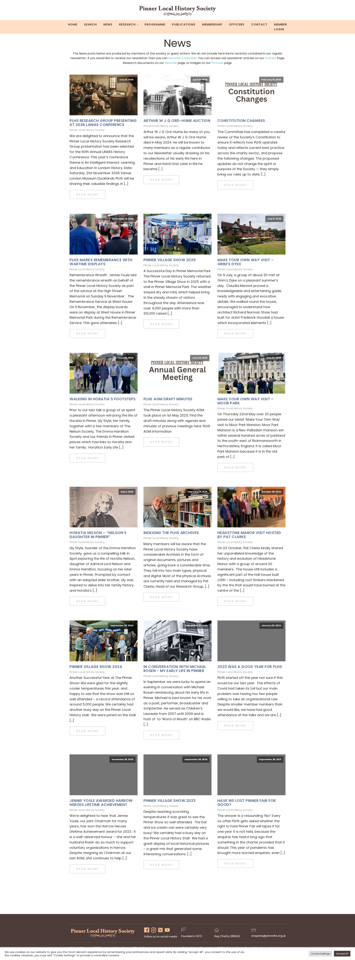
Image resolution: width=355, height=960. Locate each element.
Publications (183, 24)
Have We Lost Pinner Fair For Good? (246, 803)
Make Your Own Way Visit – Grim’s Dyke (245, 262)
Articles (270, 58)
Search (90, 24)
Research (127, 24)
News (107, 24)
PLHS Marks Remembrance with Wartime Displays (101, 262)
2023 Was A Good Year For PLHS (249, 667)
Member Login (280, 26)
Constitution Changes (241, 121)
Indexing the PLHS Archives (171, 533)
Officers (236, 24)
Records (171, 63)
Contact (259, 24)
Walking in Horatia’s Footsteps (103, 399)
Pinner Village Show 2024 (96, 667)
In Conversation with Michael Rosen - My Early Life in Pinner (174, 669)
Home (72, 24)
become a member (182, 58)
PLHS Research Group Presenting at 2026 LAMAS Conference (103, 123)
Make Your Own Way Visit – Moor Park (245, 401)
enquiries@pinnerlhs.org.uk (268, 936)
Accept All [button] (342, 953)
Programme (155, 24)
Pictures (217, 63)
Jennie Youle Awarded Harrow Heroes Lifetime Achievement (101, 803)
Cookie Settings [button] (320, 953)
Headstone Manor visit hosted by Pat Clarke (249, 535)
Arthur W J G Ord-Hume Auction (176, 121)
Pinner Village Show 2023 (169, 801)
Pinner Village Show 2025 (169, 260)
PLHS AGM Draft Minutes (167, 399)
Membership (212, 24)
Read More (87, 194)
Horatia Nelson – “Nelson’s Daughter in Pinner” (98, 535)
